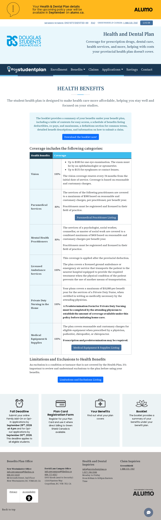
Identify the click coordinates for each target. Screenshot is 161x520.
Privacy (13, 492)
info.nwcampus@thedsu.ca (20, 472)
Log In (146, 22)
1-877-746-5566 (89, 472)
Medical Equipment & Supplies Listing (96, 347)
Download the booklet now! (80, 137)
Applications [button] (111, 69)
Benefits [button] (77, 69)
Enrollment (58, 69)
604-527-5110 (13, 475)
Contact (146, 69)
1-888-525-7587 (130, 22)
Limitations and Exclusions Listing (80, 379)
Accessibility (29, 494)
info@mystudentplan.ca (94, 469)
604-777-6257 (51, 474)
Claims (94, 69)
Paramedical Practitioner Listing (96, 217)
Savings (132, 69)
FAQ (93, 22)
